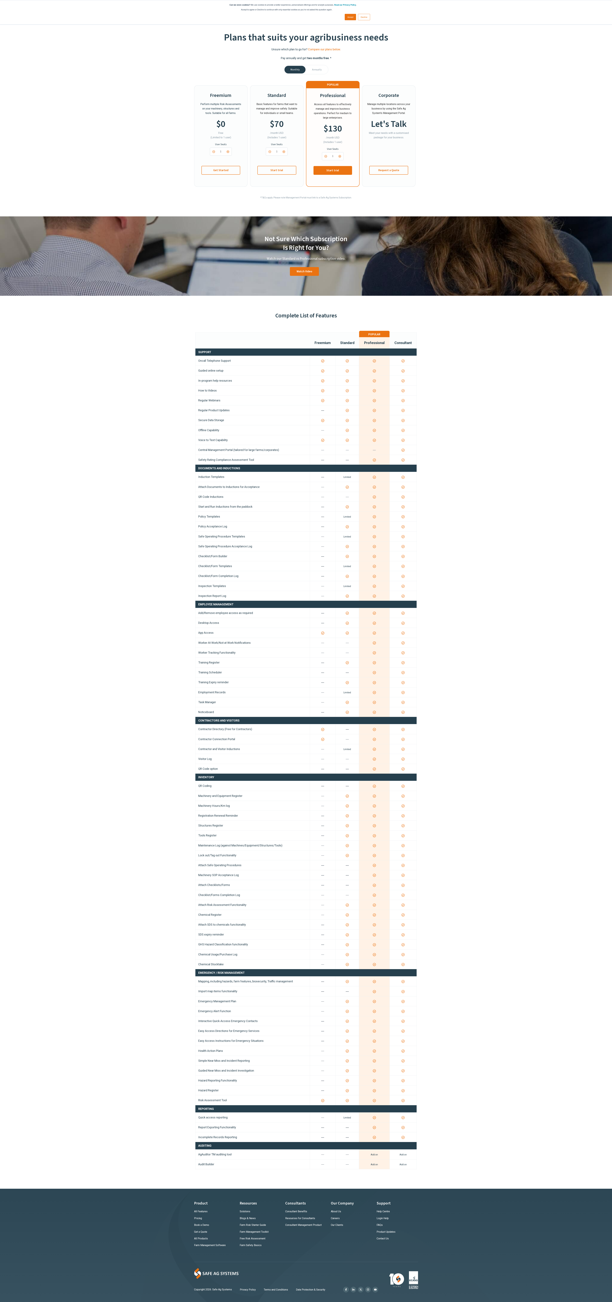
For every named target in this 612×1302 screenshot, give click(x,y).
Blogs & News (248, 1218)
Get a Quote (200, 1231)
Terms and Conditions (276, 1289)
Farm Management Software (210, 1245)
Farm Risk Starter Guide (253, 1224)
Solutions (245, 1211)
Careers (335, 1218)
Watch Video (304, 271)
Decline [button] (364, 17)
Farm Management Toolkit (254, 1231)
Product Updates (386, 1231)
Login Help (383, 1218)
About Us (336, 1211)
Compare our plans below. (324, 49)
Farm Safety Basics (251, 1245)
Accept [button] (350, 17)
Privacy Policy (248, 1289)
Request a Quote (388, 170)
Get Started (220, 170)
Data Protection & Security (310, 1289)
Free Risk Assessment (252, 1238)
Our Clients (337, 1224)
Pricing (198, 1218)
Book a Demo (201, 1224)
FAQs (380, 1224)
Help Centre (383, 1211)
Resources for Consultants (300, 1218)
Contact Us (383, 1238)
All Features (201, 1211)
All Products (201, 1238)
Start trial (276, 170)
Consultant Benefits (296, 1211)
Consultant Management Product (303, 1224)
